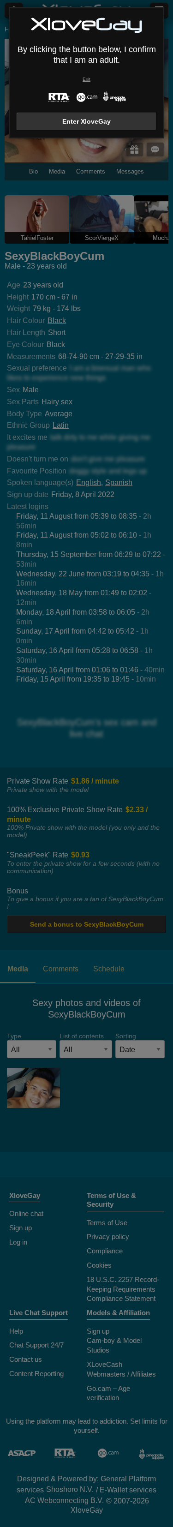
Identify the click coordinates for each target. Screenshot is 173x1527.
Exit (86, 79)
